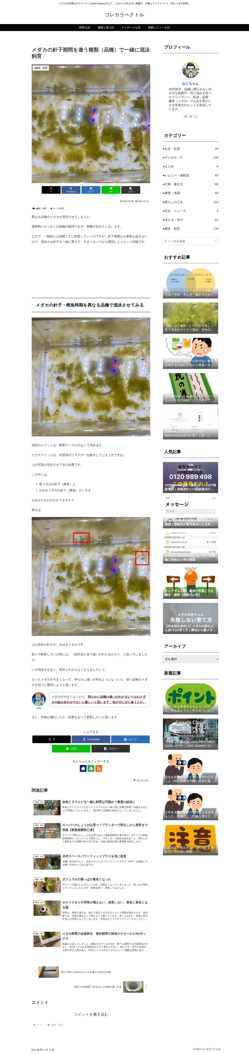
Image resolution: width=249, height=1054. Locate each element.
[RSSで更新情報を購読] (98, 768)
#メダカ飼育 (58, 208)
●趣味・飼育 (41, 208)
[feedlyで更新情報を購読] (91, 768)
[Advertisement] (91, 272)
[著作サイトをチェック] (83, 768)
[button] (130, 190)
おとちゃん (190, 83)
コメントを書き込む (91, 1014)
